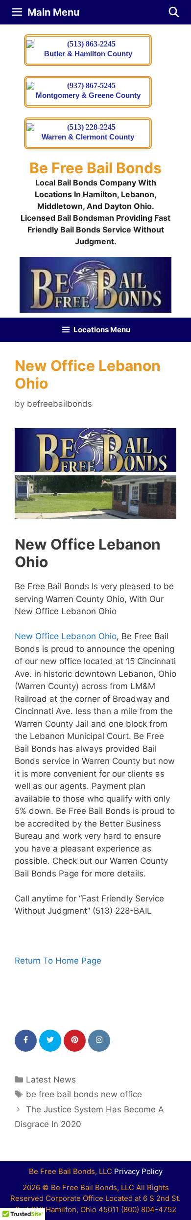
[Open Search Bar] (174, 12)
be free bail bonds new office (84, 1094)
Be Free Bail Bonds (95, 168)
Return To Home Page (58, 961)
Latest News (51, 1079)
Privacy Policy (138, 1171)
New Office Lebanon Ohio (66, 636)
